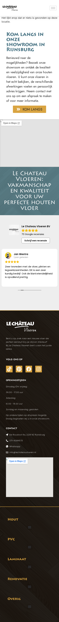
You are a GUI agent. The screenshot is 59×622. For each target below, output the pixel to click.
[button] (29, 527)
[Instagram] (38, 369)
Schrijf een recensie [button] (35, 240)
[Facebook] (28, 369)
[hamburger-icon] (53, 8)
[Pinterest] (19, 369)
